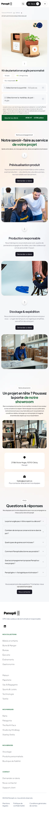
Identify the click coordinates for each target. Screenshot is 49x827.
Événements (8, 659)
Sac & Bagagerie (10, 684)
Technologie (8, 694)
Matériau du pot (26, 98)
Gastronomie (8, 664)
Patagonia (7, 720)
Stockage (7, 751)
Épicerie (6, 655)
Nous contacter (24, 592)
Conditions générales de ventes (37, 804)
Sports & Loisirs (9, 689)
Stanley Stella (8, 734)
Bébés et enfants (10, 641)
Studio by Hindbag (11, 730)
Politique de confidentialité (19, 804)
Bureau (5, 650)
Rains (4, 716)
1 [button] (24, 63)
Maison (5, 675)
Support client (8, 787)
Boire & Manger (9, 645)
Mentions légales (6, 804)
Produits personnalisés (12, 756)
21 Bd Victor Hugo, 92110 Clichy (24, 462)
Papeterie (6, 680)
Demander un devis (24, 181)
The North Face (9, 725)
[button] (45, 3)
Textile (5, 698)
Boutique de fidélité (11, 761)
